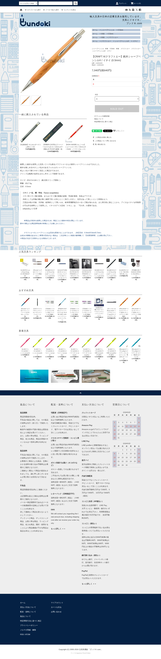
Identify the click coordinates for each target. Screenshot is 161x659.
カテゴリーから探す (34, 10)
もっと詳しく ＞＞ (58, 529)
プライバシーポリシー (29, 625)
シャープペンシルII (122, 41)
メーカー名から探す (52, 10)
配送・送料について (28, 612)
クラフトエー (113, 37)
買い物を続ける (100, 144)
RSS (22, 634)
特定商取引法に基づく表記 (103, 122)
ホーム (95, 30)
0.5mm (120, 30)
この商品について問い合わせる (105, 141)
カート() (137, 3)
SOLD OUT (117, 108)
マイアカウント (57, 603)
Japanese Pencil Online (83, 653)
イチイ (135, 41)
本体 (103, 34)
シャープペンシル (107, 30)
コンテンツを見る (70, 10)
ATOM (27, 634)
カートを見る (56, 607)
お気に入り (120, 130)
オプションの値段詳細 (101, 116)
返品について (98, 119)
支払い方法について (28, 607)
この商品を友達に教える (103, 137)
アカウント (122, 3)
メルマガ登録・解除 (28, 630)
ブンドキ (73, 653)
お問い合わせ (56, 612)
